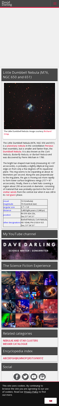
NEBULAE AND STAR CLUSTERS (20, 340)
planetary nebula (16, 145)
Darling (7, 4)
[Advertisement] (29, 37)
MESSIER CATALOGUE (15, 344)
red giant (11, 194)
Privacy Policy (31, 391)
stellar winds (9, 192)
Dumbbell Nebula (12, 151)
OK (50, 400)
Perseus (49, 145)
